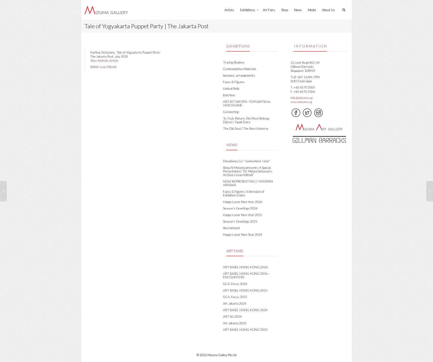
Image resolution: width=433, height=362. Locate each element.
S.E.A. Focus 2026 (235, 284)
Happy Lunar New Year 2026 (242, 202)
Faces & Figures (234, 82)
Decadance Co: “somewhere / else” (246, 161)
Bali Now (229, 95)
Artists (229, 10)
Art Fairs (269, 10)
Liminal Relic (231, 88)
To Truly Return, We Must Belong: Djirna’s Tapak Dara (246, 120)
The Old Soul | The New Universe (245, 128)
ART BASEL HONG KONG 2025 (245, 290)
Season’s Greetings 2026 (240, 208)
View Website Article (104, 60)
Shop (284, 10)
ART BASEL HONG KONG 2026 (245, 267)
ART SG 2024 (232, 316)
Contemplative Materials (239, 69)
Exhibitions (248, 10)
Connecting (231, 112)
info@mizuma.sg (301, 98)
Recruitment (231, 228)
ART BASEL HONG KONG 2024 (245, 310)
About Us (328, 10)
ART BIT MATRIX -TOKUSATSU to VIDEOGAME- (247, 103)
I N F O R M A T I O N (310, 46)
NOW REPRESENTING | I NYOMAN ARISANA (248, 183)
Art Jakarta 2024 (234, 303)
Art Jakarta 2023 (234, 323)
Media (312, 10)
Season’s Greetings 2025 (240, 221)
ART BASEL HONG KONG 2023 (245, 329)
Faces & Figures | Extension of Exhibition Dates (243, 193)
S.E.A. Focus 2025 (235, 297)
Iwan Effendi (107, 67)
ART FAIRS (234, 251)
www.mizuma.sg (301, 102)
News (298, 10)
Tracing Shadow (233, 62)
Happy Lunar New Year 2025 (242, 215)
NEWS (231, 145)
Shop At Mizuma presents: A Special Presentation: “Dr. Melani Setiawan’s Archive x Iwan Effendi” (247, 171)
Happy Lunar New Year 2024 (242, 234)
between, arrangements (239, 75)
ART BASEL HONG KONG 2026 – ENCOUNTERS (246, 275)
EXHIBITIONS (238, 46)
